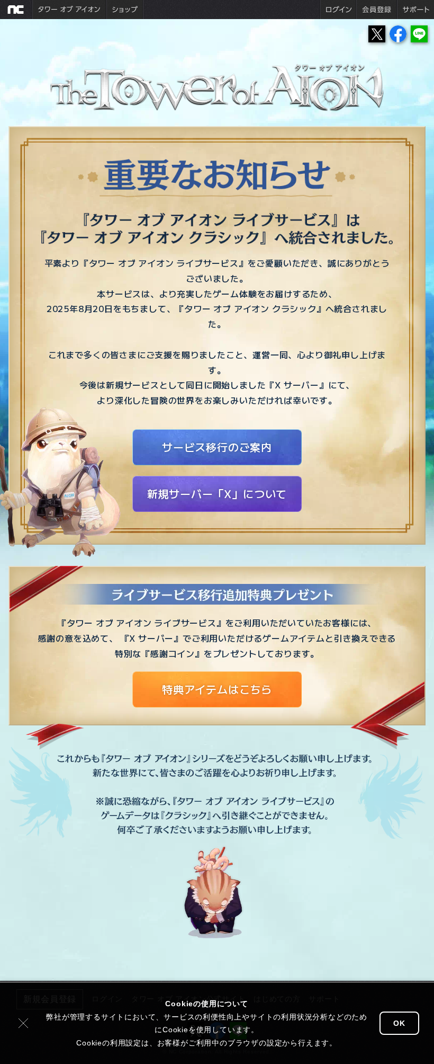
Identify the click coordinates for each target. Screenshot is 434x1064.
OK (399, 1023)
